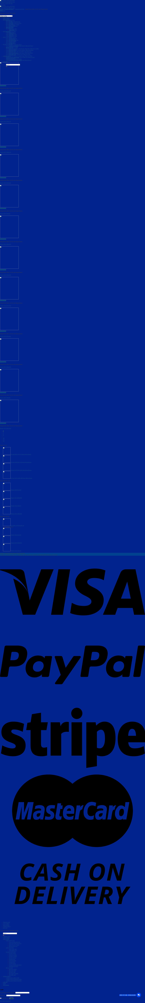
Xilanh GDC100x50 (5, 397)
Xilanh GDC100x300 (5, 275)
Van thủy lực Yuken (14, 24)
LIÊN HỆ (5, 62)
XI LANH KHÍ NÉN (11, 31)
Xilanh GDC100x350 (5, 305)
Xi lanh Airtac (12, 37)
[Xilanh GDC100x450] (9, 360)
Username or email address (7, 992)
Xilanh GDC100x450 (5, 367)
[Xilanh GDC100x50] (9, 391)
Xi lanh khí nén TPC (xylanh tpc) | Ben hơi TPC (18, 54)
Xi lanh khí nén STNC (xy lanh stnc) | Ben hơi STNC (19, 53)
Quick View (3, 85)
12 (3, 441)
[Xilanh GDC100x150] (9, 145)
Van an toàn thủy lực (14, 21)
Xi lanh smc (12, 959)
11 (3, 439)
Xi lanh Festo (12, 953)
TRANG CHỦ (6, 922)
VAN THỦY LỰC (10, 20)
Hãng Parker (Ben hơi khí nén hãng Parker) (20, 60)
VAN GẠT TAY (13, 29)
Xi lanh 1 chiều (13, 955)
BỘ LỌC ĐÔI (9, 23)
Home (1, 9)
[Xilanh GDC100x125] (9, 114)
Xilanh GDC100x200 (5, 183)
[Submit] (3, 935)
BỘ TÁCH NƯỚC (10, 25)
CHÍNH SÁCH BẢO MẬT (12, 978)
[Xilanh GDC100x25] (9, 207)
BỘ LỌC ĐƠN (10, 24)
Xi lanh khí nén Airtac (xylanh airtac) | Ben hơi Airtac (19, 50)
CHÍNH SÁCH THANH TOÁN (14, 979)
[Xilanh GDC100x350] (9, 299)
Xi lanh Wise (12, 963)
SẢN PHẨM (6, 19)
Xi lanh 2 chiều (13, 956)
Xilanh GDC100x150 (5, 152)
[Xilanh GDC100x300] (9, 268)
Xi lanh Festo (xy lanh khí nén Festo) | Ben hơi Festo (19, 45)
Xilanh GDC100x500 (5, 428)
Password (3, 995)
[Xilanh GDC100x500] (9, 421)
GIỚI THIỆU (6, 17)
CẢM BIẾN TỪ (10, 33)
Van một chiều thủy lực (15, 23)
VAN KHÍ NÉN (7, 31)
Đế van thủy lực (10, 43)
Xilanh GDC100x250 (5, 244)
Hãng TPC (11, 30)
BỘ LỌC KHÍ (6, 20)
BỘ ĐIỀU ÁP (9, 28)
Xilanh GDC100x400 (5, 336)
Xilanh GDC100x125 (5, 121)
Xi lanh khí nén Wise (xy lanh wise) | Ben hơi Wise (19, 56)
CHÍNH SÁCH (6, 926)
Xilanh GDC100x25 (5, 213)
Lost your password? (5, 1001)
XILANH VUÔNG (19, 9)
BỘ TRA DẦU (9, 27)
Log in (11, 998)
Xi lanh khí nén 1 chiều (12, 47)
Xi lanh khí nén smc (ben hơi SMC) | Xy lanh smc (18, 51)
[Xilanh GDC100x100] (9, 84)
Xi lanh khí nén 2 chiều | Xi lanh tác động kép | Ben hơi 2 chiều (22, 48)
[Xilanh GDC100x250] (9, 237)
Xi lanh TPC (12, 962)
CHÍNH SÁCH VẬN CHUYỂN (13, 980)
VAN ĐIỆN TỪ (10, 35)
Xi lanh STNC (12, 960)
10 (3, 438)
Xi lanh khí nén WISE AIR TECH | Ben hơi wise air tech (20, 57)
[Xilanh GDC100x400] (9, 329)
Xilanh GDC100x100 (5, 91)
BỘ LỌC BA (9, 21)
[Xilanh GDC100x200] (9, 176)
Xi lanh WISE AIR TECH (15, 44)
